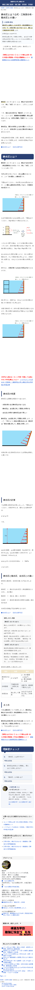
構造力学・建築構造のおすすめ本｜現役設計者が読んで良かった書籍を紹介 (18, 914)
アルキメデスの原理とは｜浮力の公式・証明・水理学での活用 (18, 954)
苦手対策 (24, 4)
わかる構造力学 (13, 802)
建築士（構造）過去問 (7, 4)
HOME (2, 8)
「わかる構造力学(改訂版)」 (11, 886)
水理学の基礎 (9, 8)
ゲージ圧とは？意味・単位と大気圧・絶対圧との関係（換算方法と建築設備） (18, 948)
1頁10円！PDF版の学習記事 (8, 986)
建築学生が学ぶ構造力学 (17, 1)
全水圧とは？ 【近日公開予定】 (13, 147)
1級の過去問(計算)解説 (7, 983)
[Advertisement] (17, 81)
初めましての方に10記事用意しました (14, 908)
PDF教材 (30, 4)
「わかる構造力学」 (9, 881)
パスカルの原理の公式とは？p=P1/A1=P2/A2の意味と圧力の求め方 (18, 968)
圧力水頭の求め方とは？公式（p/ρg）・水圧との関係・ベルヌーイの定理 (18, 971)
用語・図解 (17, 4)
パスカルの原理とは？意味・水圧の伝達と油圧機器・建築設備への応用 (18, 964)
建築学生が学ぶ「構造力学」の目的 (14, 902)
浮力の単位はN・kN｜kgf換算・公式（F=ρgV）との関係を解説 (18, 961)
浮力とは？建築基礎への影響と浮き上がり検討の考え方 (18, 958)
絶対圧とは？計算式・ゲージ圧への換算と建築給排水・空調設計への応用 (18, 951)
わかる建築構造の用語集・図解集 (9, 984)
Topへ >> (3, 976)
